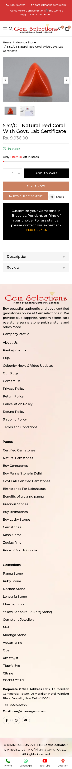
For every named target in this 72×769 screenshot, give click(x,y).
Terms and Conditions (20, 427)
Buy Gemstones (15, 466)
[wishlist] (60, 29)
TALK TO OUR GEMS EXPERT (25, 196)
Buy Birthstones (15, 512)
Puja (6, 358)
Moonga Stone (14, 635)
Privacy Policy (13, 389)
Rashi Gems (12, 535)
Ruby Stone (12, 581)
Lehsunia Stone (15, 596)
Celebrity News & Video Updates (28, 365)
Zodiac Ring (12, 542)
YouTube (45, 765)
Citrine (8, 673)
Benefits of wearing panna (23, 496)
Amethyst (10, 658)
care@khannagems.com (50, 4)
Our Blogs (10, 373)
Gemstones (12, 527)
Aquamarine (12, 643)
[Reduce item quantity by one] (6, 173)
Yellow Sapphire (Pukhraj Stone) (27, 612)
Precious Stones (15, 504)
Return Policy (13, 396)
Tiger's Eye (11, 666)
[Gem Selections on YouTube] (26, 720)
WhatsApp (26, 765)
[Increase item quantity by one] (19, 173)
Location (63, 765)
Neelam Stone (14, 589)
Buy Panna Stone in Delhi (22, 473)
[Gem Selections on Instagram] (16, 720)
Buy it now (36, 186)
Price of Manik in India (20, 550)
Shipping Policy (15, 419)
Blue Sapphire (13, 604)
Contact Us (12, 381)
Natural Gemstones (18, 458)
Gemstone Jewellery (19, 619)
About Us (10, 342)
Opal (6, 650)
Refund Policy (13, 412)
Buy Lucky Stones (17, 519)
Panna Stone (13, 573)
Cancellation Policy (17, 404)
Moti (6, 627)
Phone (8, 765)
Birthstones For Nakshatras (24, 489)
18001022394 (17, 4)
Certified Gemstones (19, 450)
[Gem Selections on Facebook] (7, 720)
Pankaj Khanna (14, 350)
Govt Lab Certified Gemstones (26, 481)
